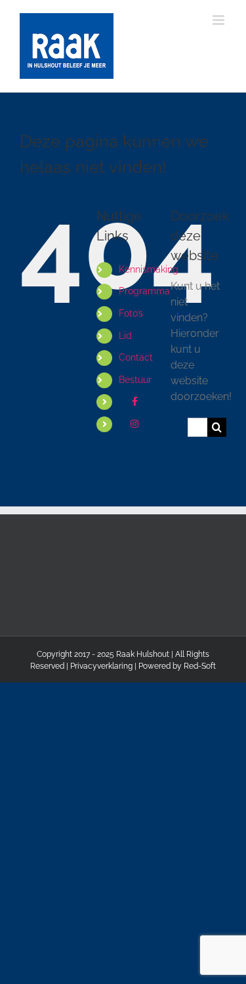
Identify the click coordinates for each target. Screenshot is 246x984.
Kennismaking (148, 269)
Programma (144, 291)
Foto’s (131, 313)
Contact (136, 357)
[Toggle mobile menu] (219, 20)
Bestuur (135, 379)
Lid (125, 335)
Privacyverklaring (101, 666)
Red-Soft (200, 666)
